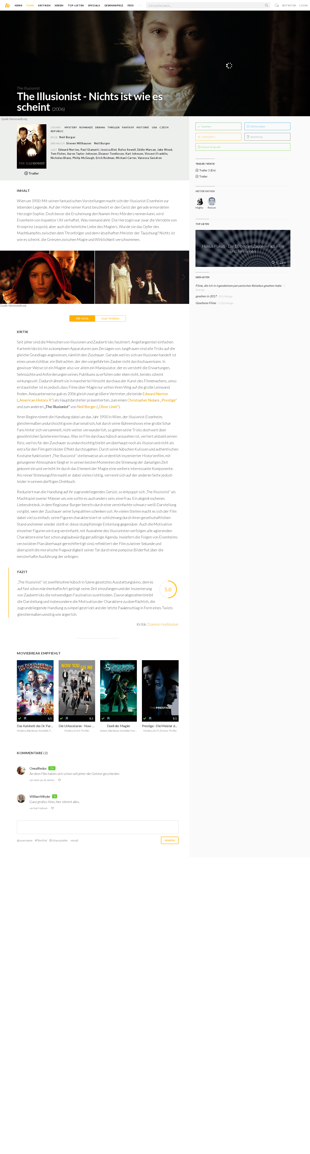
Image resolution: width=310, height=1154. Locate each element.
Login (303, 5)
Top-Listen (76, 5)
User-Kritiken (110, 318)
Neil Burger (102, 143)
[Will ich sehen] (25, 718)
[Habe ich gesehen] (19, 718)
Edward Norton (155, 393)
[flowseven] (212, 201)
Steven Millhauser (79, 143)
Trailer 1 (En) (207, 170)
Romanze (86, 127)
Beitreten (289, 5)
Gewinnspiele (113, 5)
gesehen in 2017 (206, 296)
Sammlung (256, 136)
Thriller (113, 127)
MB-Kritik (82, 318)
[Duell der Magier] (118, 687)
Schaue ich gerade (211, 147)
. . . (140, 4)
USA (154, 127)
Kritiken (44, 5)
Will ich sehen (257, 126)
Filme (30, 5)
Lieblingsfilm (208, 136)
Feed (131, 5)
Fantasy (128, 127)
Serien (59, 5)
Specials (94, 5)
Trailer (203, 176)
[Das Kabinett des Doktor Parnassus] (35, 687)
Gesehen (206, 126)
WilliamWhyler (40, 796)
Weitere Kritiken (205, 191)
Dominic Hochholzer (162, 624)
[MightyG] (199, 201)
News (18, 5)
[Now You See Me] (77, 687)
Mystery (71, 127)
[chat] (277, 5)
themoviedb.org (18, 119)
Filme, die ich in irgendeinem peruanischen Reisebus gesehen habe (238, 285)
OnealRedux (38, 768)
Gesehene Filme (205, 303)
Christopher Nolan (142, 400)
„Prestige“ (168, 400)
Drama (100, 127)
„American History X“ (35, 400)
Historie (142, 127)
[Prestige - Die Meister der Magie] (160, 687)
